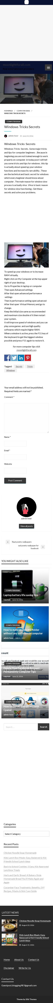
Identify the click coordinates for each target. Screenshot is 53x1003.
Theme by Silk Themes (27, 999)
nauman (7, 600)
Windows (10, 370)
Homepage (8, 111)
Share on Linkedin (21, 358)
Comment (9, 397)
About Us (19, 959)
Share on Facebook (7, 358)
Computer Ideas (23, 111)
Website (8, 464)
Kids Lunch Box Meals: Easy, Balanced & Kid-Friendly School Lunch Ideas (34, 938)
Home (7, 959)
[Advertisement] (26, 33)
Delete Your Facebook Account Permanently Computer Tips (22, 670)
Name (7, 437)
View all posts (26, 526)
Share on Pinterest (28, 358)
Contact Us (33, 959)
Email (7, 450)
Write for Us (25, 968)
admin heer (13, 136)
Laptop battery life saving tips (21, 595)
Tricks (30, 366)
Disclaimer (9, 968)
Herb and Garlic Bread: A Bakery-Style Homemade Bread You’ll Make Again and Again (23, 879)
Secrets (19, 366)
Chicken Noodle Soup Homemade (20, 852)
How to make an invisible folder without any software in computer (23, 631)
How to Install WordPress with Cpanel (21, 708)
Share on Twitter (14, 358)
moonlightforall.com (16, 65)
